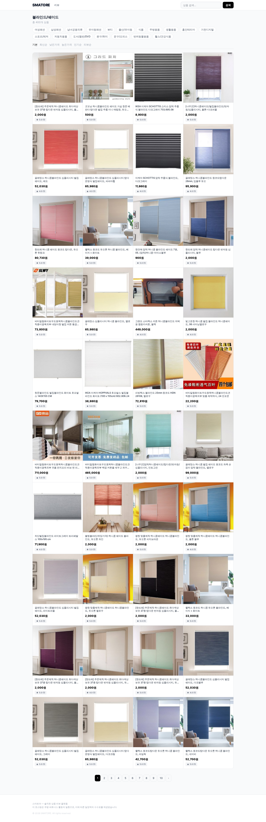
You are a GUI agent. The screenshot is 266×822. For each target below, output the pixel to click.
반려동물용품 (141, 36)
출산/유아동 (125, 29)
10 (161, 778)
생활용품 (171, 29)
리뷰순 (87, 44)
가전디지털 (207, 29)
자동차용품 (60, 36)
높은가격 (67, 44)
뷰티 (110, 29)
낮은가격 (54, 44)
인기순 (78, 44)
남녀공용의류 (75, 29)
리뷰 (56, 5)
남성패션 (56, 29)
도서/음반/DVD (81, 36)
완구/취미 (102, 36)
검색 (228, 5)
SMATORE (41, 5)
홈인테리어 (188, 29)
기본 (34, 44)
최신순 (43, 44)
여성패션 (40, 29)
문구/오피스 (120, 36)
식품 (140, 29)
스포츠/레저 (41, 36)
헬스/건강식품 (163, 36)
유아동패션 (95, 29)
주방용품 (155, 29)
